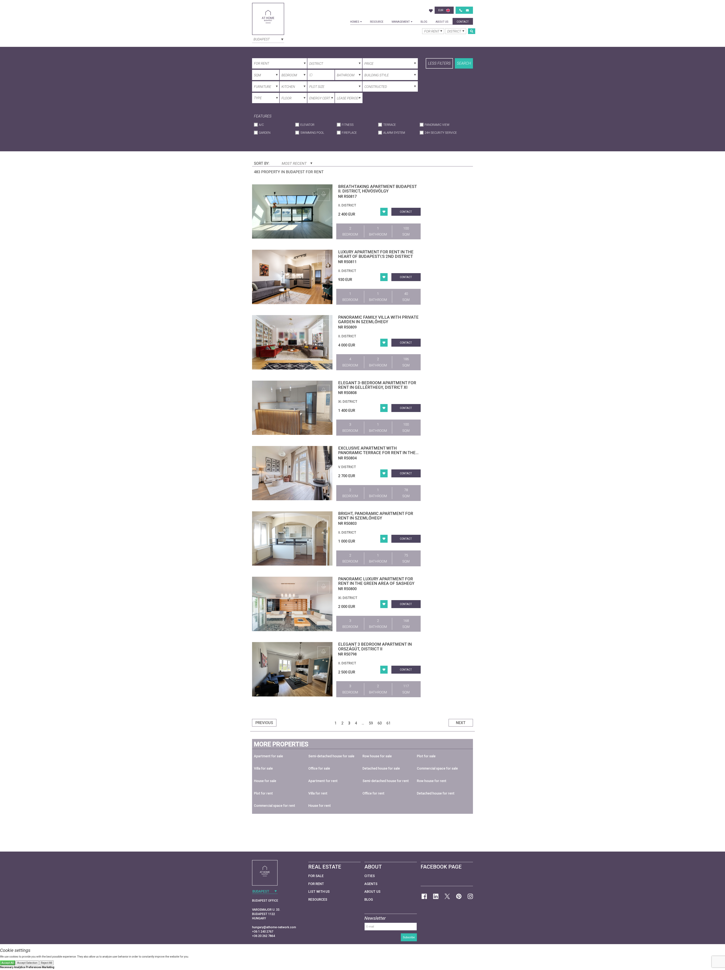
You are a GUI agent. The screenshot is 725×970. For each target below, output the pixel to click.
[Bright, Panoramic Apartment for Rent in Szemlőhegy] (292, 538)
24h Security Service (441, 132)
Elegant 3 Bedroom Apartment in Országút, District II (375, 646)
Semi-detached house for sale (331, 756)
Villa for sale (263, 768)
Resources (317, 899)
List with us (319, 891)
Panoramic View (437, 125)
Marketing (48, 967)
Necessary (6, 967)
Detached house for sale (381, 768)
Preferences (33, 967)
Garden (264, 132)
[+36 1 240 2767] (460, 10)
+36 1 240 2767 (262, 931)
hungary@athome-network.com (274, 927)
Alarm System (394, 132)
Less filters (439, 63)
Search (464, 63)
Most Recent (295, 163)
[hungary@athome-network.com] (467, 10)
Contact (463, 21)
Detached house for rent (435, 793)
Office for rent (373, 793)
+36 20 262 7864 (263, 936)
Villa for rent (317, 793)
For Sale (316, 876)
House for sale (265, 781)
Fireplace (349, 132)
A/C (261, 125)
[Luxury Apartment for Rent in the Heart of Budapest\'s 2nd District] (292, 277)
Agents (370, 884)
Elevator (307, 125)
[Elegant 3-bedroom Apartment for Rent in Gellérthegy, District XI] (292, 408)
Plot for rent (263, 793)
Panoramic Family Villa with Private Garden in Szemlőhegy (378, 319)
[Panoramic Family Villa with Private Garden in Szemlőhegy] (292, 342)
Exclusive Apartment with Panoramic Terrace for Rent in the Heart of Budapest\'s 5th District (377, 453)
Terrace (389, 125)
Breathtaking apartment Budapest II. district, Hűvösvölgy (377, 188)
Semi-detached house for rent (385, 781)
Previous (264, 722)
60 (380, 723)
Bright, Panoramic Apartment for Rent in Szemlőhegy (375, 515)
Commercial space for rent (274, 806)
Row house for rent (431, 781)
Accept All (8, 962)
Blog (424, 21)
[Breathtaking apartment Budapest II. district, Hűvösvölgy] (292, 211)
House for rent (319, 806)
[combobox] (268, 39)
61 (388, 723)
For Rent (316, 884)
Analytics (19, 967)
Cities (369, 876)
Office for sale (319, 768)
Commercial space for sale (437, 768)
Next (461, 722)
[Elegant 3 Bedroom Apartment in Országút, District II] (292, 669)
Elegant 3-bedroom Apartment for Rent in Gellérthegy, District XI (377, 385)
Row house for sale (377, 756)
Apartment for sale (268, 756)
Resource (376, 21)
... (363, 723)
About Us (442, 21)
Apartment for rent (323, 781)
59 (371, 723)
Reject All (46, 962)
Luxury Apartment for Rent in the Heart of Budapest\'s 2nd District (375, 254)
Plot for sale (426, 756)
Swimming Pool (312, 132)
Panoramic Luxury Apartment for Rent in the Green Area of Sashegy (376, 581)
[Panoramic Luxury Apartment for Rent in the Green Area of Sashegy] (292, 604)
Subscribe (409, 937)
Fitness (348, 125)
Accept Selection (27, 962)
